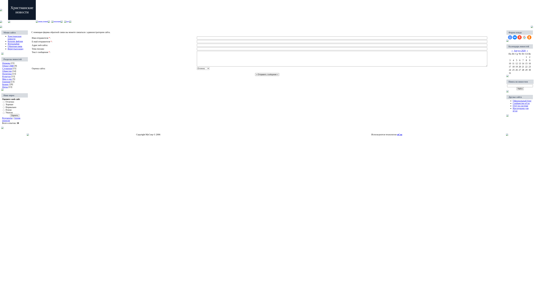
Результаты (7, 118)
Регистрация (57, 21)
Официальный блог (522, 101)
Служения (7, 68)
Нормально (11, 107)
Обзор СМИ (8, 66)
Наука (5, 87)
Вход (67, 21)
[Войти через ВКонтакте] (515, 37)
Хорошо (9, 104)
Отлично (10, 102)
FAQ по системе (520, 106)
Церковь (6, 63)
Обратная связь (15, 46)
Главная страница (43, 21)
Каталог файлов (15, 41)
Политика (7, 74)
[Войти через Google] (524, 37)
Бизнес (5, 84)
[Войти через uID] (510, 37)
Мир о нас (7, 79)
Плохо (9, 110)
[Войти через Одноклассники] (529, 37)
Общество (7, 71)
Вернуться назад (15, 49)
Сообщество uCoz (521, 103)
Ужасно (9, 112)
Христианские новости (14, 37)
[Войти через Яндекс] (519, 37)
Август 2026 (520, 50)
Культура (6, 76)
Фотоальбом (13, 44)
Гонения (6, 82)
